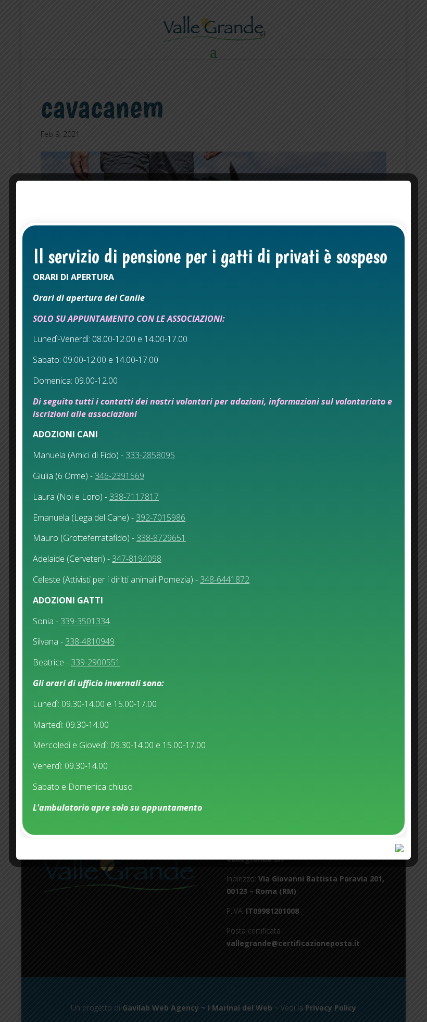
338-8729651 (161, 538)
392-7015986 (160, 517)
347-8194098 (136, 558)
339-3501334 (85, 621)
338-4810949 (90, 641)
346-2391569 (119, 476)
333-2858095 (150, 455)
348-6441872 (224, 579)
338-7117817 (134, 496)
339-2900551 (95, 662)
